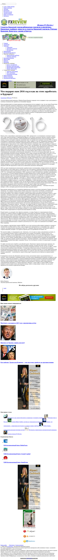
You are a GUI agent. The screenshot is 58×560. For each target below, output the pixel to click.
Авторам (6, 9)
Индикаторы (10, 50)
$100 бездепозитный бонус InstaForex (16, 462)
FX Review (10, 546)
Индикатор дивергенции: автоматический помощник (43, 430)
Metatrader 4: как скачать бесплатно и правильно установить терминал (26, 417)
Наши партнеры (8, 8)
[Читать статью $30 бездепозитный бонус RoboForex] (5, 442)
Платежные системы (12, 74)
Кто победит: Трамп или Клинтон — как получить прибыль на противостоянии (27, 362)
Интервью (6, 62)
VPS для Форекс (11, 72)
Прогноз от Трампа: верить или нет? (13, 343)
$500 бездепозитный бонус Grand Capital (17, 454)
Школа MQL (7, 59)
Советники (9, 47)
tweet (5, 288)
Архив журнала (8, 13)
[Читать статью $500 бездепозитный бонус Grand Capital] (5, 451)
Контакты (6, 16)
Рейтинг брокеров (8, 76)
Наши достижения (8, 14)
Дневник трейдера (11, 56)
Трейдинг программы (12, 71)
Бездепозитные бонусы (10, 52)
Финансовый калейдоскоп (13, 67)
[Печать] (9, 97)
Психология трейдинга (9, 78)
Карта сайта (4, 545)
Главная (6, 43)
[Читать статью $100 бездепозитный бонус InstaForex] (5, 459)
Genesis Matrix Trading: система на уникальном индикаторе (27, 421)
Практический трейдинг (13, 55)
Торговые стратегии (12, 48)
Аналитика (6, 44)
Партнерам (6, 10)
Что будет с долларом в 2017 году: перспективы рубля (18, 323)
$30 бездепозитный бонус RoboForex (15, 445)
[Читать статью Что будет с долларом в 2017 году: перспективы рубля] (8, 320)
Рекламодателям (8, 12)
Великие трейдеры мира (13, 66)
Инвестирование (8, 75)
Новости (6, 60)
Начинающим (7, 51)
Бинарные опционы (9, 58)
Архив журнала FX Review (15, 434)
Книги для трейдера (12, 64)
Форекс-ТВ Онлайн (12, 68)
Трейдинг (6, 46)
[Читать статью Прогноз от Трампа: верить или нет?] (8, 339)
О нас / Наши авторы (9, 6)
